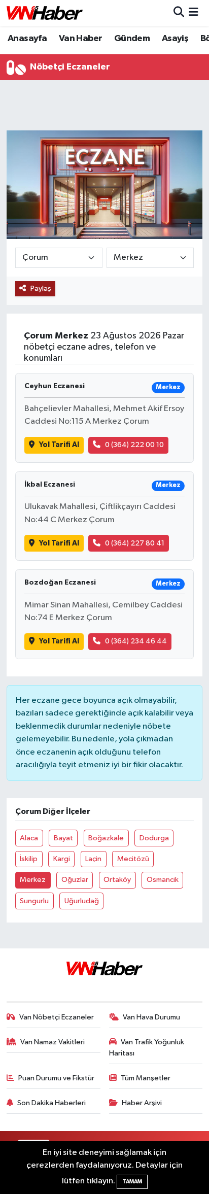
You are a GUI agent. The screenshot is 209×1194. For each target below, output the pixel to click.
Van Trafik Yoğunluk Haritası (147, 1047)
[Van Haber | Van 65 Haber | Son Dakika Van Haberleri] (45, 13)
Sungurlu (34, 901)
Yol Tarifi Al (59, 445)
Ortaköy (117, 879)
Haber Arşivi (142, 1103)
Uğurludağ (81, 901)
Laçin (93, 859)
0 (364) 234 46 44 (136, 641)
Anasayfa (27, 38)
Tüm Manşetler (145, 1078)
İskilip (29, 859)
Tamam (132, 1181)
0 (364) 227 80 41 (134, 543)
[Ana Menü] (193, 13)
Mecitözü (133, 859)
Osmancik (163, 879)
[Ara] (178, 13)
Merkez (33, 879)
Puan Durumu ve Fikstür (56, 1078)
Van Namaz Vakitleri (52, 1042)
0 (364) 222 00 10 (134, 445)
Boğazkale (106, 838)
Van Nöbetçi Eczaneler (56, 1017)
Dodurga (154, 838)
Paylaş (40, 288)
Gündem (132, 38)
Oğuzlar (74, 879)
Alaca (29, 838)
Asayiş (175, 38)
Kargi (61, 859)
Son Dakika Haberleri (51, 1103)
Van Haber (80, 38)
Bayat (63, 838)
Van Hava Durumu (151, 1017)
